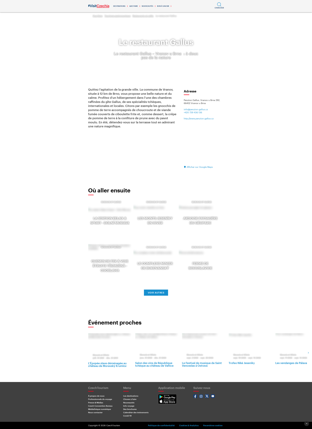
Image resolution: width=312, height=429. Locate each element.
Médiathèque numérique (99, 409)
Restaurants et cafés (143, 15)
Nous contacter (95, 412)
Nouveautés (147, 6)
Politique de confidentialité (161, 425)
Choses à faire (129, 399)
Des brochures (130, 409)
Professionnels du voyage (100, 399)
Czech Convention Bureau (100, 406)
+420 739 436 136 (193, 112)
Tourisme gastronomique (117, 15)
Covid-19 (127, 416)
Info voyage (128, 406)
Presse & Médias (95, 402)
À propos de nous (96, 396)
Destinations (119, 6)
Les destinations (130, 396)
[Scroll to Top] (306, 423)
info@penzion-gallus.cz (196, 109)
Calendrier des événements (136, 412)
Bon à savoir (163, 6)
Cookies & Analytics (189, 425)
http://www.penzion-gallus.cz (199, 118)
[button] (219, 6)
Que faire (133, 6)
